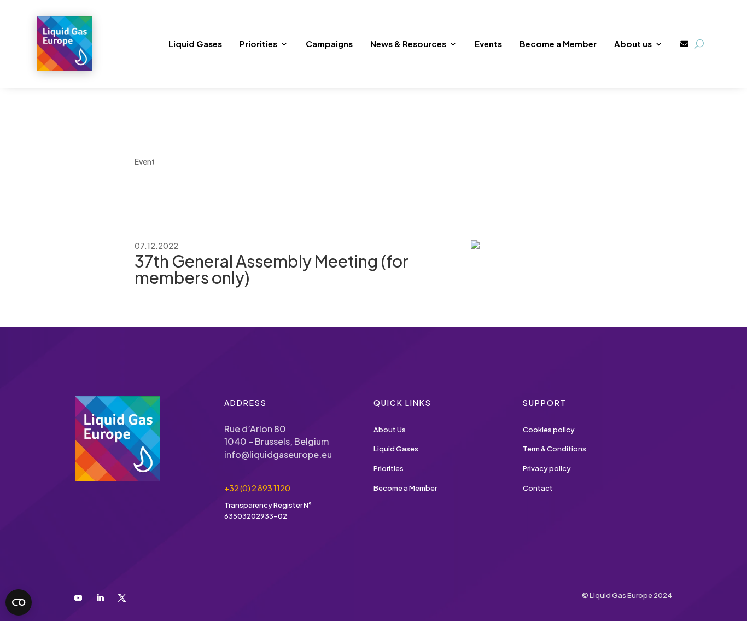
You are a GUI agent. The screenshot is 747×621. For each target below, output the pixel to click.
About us (633, 43)
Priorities (258, 43)
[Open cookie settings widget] (18, 602)
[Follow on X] (122, 598)
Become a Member (558, 43)
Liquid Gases (195, 43)
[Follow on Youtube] (79, 598)
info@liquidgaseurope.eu (278, 454)
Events (488, 43)
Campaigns (329, 43)
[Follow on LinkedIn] (100, 598)
